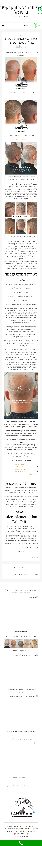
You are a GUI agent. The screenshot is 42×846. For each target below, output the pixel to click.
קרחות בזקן (32, 474)
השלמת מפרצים (20, 469)
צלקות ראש (28, 502)
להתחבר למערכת (30, 574)
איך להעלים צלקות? (21, 139)
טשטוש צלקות (19, 464)
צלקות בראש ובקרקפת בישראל (21, 9)
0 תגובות (35, 558)
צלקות (21, 35)
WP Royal (16, 836)
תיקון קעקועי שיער (19, 471)
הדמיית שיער (32, 310)
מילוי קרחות (19, 466)
